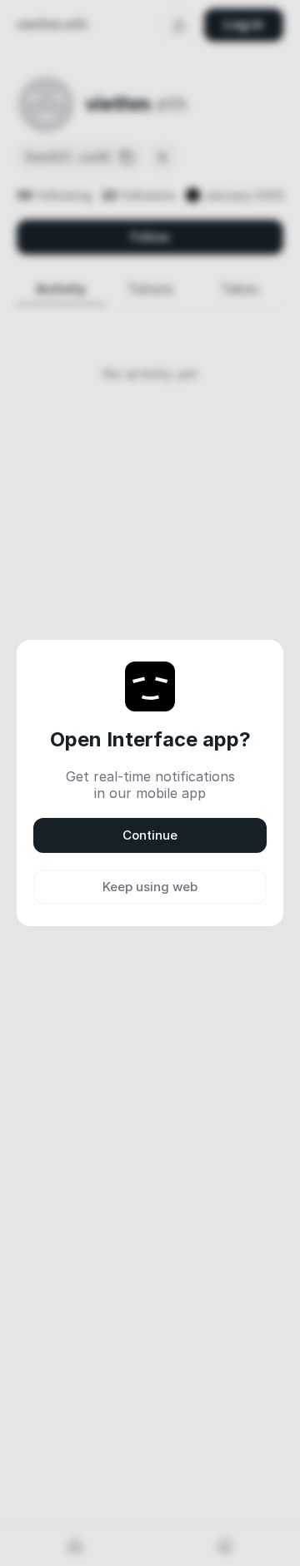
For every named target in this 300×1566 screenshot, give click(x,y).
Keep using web (150, 887)
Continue (150, 835)
